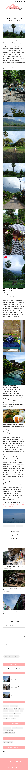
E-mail (5, 644)
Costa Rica (21, 708)
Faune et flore (19, 525)
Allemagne (6, 706)
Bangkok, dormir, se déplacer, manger (16, 685)
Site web (5, 650)
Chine (11, 708)
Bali (11, 706)
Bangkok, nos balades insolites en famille (16, 693)
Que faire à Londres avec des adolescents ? (17, 677)
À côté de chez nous (8, 730)
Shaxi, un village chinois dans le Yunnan (13, 566)
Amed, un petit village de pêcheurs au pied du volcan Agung (13, 504)
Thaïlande (13, 718)
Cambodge (6, 708)
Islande (5, 713)
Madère (18, 713)
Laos (14, 713)
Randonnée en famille (17, 727)
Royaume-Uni (6, 718)
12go (4, 751)
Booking (14, 318)
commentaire (14, 531)
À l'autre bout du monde (9, 525)
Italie (10, 713)
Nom (4, 639)
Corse (15, 708)
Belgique (16, 706)
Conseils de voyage (8, 742)
